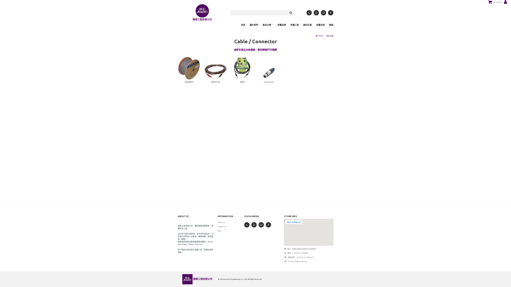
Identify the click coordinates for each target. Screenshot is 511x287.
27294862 (304, 253)
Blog (219, 231)
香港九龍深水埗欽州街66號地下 (304, 249)
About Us (221, 222)
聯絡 (331, 25)
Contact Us (222, 226)
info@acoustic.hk (300, 261)
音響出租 (320, 25)
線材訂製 (307, 25)
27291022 (296, 253)
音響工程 (294, 25)
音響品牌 (281, 25)
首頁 (243, 25)
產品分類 (267, 25)
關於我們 (254, 25)
